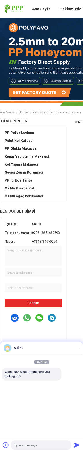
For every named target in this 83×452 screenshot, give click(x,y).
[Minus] (76, 348)
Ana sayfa (7, 112)
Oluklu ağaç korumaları (24, 196)
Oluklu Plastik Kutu (20, 188)
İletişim (33, 303)
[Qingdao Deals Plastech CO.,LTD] (13, 8)
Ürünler (24, 112)
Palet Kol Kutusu (18, 141)
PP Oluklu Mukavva (20, 148)
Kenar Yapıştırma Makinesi (27, 156)
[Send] (76, 445)
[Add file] (6, 445)
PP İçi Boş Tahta (18, 180)
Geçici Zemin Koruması (24, 172)
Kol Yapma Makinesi (21, 164)
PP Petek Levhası (19, 133)
